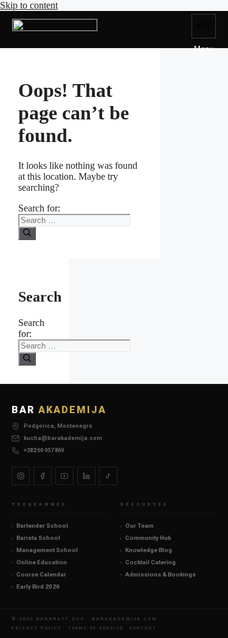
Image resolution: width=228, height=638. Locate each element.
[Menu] (204, 26)
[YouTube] (64, 476)
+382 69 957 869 (44, 450)
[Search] (27, 233)
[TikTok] (108, 476)
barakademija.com (124, 619)
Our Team (139, 525)
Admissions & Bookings (160, 574)
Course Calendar (41, 574)
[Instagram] (21, 476)
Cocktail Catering (150, 562)
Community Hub (148, 537)
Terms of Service (95, 628)
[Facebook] (42, 476)
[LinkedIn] (86, 476)
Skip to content (29, 5)
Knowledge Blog (148, 550)
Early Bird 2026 (38, 586)
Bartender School (42, 525)
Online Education (41, 562)
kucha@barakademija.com (63, 437)
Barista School (38, 537)
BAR (59, 410)
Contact (143, 628)
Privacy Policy (37, 628)
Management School (47, 550)
